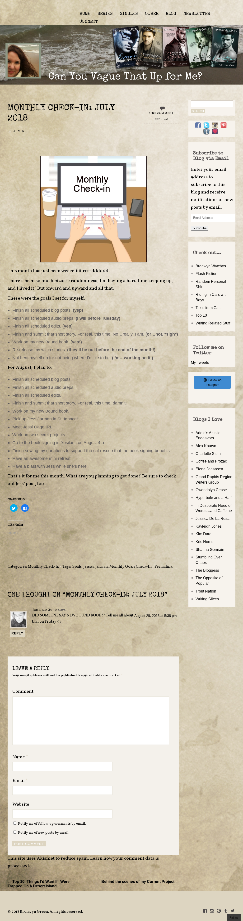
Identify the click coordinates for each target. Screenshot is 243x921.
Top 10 (201, 315)
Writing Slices (207, 599)
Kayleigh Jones (209, 526)
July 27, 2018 (161, 119)
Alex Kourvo (206, 446)
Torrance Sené (44, 609)
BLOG (171, 14)
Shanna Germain (210, 549)
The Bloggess (207, 570)
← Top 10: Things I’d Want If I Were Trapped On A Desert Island (39, 883)
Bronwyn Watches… (213, 266)
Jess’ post (25, 484)
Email (20, 780)
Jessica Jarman (95, 566)
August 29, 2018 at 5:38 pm (155, 616)
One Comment (161, 113)
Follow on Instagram (213, 382)
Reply (17, 633)
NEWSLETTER (196, 14)
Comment (22, 691)
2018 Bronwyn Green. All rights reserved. (47, 911)
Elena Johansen (209, 469)
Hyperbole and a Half (213, 497)
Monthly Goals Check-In (130, 566)
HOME (84, 14)
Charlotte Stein (208, 453)
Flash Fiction (206, 273)
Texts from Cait (208, 308)
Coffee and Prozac (211, 461)
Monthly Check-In (43, 566)
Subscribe (199, 228)
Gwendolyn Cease (211, 490)
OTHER (152, 14)
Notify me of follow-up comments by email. (52, 823)
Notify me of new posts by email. (43, 832)
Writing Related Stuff (213, 323)
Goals (77, 566)
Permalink (163, 566)
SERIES (105, 14)
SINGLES (129, 14)
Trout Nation (206, 591)
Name (20, 757)
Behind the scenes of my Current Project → (140, 881)
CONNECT (88, 22)
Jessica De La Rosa (212, 518)
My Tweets (200, 362)
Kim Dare (203, 534)
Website (20, 804)
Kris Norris (204, 541)
